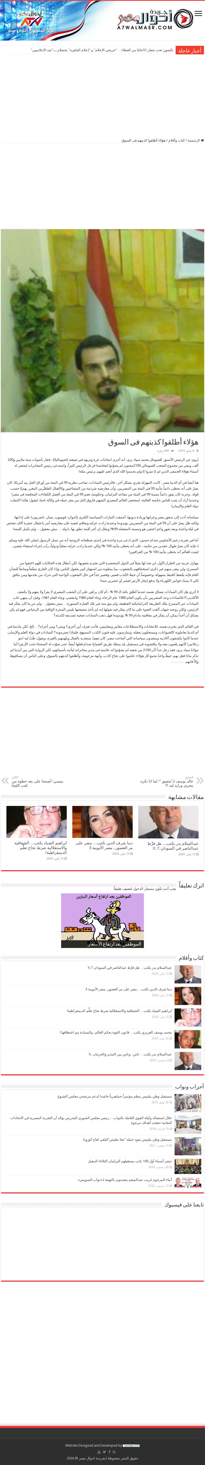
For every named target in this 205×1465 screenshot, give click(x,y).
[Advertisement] (102, 95)
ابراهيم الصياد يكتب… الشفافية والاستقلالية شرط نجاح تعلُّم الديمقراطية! (40, 848)
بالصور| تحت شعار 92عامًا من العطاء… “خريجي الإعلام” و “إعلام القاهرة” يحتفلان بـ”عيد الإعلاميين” (102, 50)
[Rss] (114, 1452)
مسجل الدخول (143, 889)
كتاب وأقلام (176, 140)
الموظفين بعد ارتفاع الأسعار (114, 944)
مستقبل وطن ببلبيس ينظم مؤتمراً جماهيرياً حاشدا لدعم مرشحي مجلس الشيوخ (114, 1096)
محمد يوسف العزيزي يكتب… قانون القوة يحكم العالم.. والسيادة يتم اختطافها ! (116, 1032)
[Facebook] (109, 1452)
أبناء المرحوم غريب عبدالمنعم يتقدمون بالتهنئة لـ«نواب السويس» (125, 1180)
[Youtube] (99, 1452)
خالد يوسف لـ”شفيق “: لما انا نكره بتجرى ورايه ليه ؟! (166, 782)
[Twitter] (104, 1452)
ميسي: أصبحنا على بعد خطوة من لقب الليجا (37, 782)
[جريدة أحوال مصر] (102, 21)
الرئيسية (194, 140)
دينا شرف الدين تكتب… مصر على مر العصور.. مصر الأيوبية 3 (104, 845)
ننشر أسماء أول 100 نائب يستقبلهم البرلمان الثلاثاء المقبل (130, 1161)
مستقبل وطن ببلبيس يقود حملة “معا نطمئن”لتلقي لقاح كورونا (127, 1139)
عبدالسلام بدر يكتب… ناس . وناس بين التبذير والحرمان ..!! (130, 1054)
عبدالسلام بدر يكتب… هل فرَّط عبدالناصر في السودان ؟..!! (173, 846)
